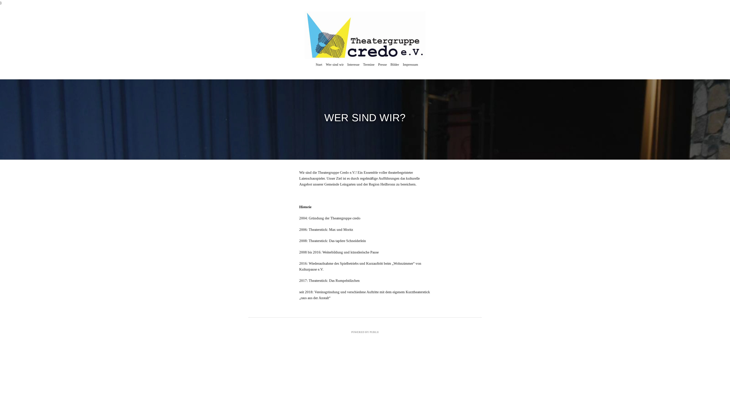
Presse (382, 64)
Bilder (394, 64)
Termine (369, 64)
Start (319, 64)
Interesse (353, 64)
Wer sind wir (335, 64)
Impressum (410, 64)
